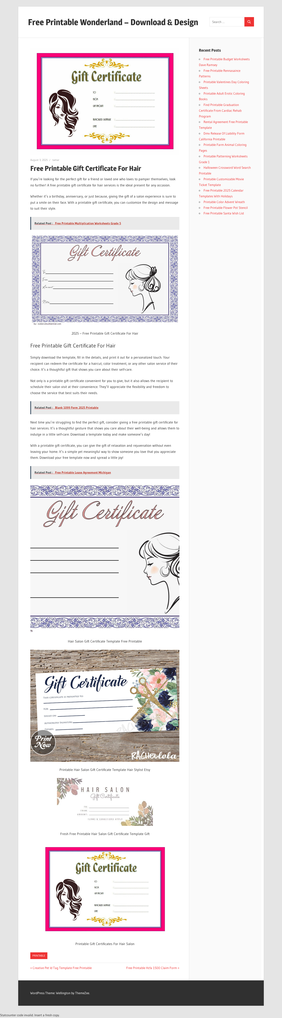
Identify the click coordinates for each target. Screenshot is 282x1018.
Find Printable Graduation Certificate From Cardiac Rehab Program (220, 110)
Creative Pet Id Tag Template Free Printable (62, 968)
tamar (55, 160)
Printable (38, 955)
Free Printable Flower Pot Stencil (226, 208)
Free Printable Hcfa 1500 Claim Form (151, 968)
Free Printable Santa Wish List (224, 213)
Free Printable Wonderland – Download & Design (113, 22)
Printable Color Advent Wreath (224, 202)
